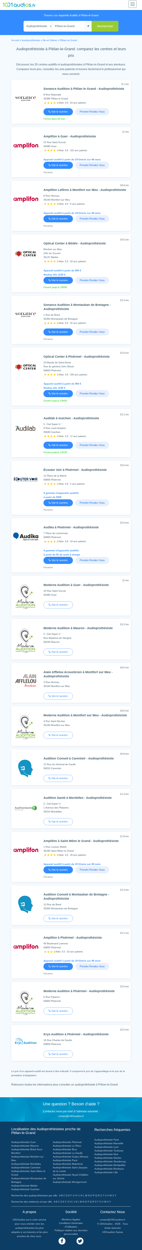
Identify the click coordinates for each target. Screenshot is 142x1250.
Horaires (48, 172)
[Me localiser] (88, 26)
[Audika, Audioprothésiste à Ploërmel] (25, 537)
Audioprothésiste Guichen (25, 1189)
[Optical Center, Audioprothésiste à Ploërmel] (25, 367)
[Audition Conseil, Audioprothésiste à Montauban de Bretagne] (25, 905)
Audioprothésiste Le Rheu (67, 1145)
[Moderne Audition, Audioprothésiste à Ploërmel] (25, 1003)
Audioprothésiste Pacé (65, 1160)
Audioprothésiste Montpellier (110, 1165)
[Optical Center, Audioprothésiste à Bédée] (25, 254)
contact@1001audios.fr (71, 1116)
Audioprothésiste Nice (106, 1154)
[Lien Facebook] (62, 1241)
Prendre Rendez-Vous (92, 111)
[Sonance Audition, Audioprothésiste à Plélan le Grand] (25, 98)
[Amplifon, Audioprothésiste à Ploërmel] (25, 947)
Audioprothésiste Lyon (106, 1147)
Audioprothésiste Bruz (65, 1149)
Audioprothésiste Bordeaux (109, 1168)
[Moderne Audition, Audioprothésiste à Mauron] (25, 641)
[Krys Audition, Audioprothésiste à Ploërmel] (25, 1044)
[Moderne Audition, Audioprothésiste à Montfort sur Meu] (25, 727)
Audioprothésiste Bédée (24, 1185)
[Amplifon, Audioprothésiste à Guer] (25, 146)
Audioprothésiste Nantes (107, 1157)
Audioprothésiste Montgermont (70, 1182)
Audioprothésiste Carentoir (26, 1167)
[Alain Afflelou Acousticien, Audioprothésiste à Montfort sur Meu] (25, 682)
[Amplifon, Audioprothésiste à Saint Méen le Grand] (25, 851)
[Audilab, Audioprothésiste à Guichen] (25, 429)
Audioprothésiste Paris (106, 1139)
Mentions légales (71, 1219)
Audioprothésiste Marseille (108, 1143)
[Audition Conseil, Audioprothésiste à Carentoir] (25, 769)
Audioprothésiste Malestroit (68, 1163)
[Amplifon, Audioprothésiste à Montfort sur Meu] (25, 199)
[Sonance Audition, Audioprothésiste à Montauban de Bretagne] (25, 314)
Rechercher (105, 26)
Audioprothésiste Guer (23, 1142)
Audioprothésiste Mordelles (26, 1163)
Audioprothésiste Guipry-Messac (70, 1156)
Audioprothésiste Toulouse (108, 1150)
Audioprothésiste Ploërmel (67, 1142)
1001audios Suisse (112, 1232)
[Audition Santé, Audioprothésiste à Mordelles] (25, 808)
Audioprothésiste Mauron (25, 1145)
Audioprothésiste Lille (106, 1172)
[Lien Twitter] (80, 1241)
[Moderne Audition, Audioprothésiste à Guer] (25, 597)
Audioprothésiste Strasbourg (110, 1161)
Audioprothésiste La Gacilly (68, 1153)
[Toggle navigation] (132, 4)
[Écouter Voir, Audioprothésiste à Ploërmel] (25, 479)
